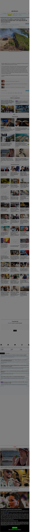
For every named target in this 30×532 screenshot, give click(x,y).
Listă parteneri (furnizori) (4, 525)
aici (3, 517)
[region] (14, 520)
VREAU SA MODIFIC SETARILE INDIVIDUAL (15, 529)
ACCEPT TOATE (14, 527)
